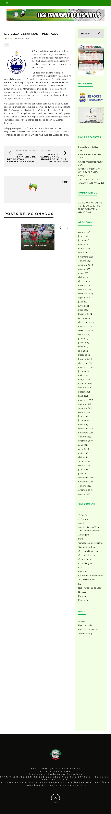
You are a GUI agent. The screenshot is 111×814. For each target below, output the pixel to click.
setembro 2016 (85, 490)
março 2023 (84, 355)
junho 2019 (83, 420)
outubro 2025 (84, 261)
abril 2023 (83, 351)
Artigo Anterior (26, 151)
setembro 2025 (85, 265)
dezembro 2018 (86, 428)
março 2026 (84, 248)
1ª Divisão (82, 515)
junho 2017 (83, 473)
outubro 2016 (84, 486)
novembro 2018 (85, 433)
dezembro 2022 (86, 363)
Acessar (82, 621)
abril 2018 (83, 457)
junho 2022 (83, 371)
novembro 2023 (86, 326)
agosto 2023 (84, 334)
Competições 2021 (87, 555)
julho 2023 (83, 338)
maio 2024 (83, 310)
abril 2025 (83, 277)
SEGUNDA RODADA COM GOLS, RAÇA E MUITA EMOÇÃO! (90, 172)
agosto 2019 (84, 412)
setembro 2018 (85, 441)
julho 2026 (83, 236)
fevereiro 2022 (85, 383)
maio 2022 (83, 375)
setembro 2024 (85, 293)
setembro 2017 (85, 461)
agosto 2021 (84, 392)
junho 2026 (83, 240)
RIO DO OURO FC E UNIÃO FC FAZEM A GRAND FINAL (89, 209)
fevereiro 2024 (85, 314)
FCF (80, 567)
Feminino (82, 571)
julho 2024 (83, 302)
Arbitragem (83, 535)
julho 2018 (83, 445)
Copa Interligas (85, 559)
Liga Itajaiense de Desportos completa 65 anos (21, 158)
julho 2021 (83, 396)
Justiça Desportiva (86, 580)
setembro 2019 (85, 408)
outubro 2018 (84, 437)
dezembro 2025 (86, 252)
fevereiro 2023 (85, 359)
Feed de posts (85, 625)
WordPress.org (85, 633)
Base (80, 539)
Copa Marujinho (85, 563)
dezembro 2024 (86, 281)
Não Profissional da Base (89, 588)
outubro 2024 (84, 289)
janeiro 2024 (84, 318)
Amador (82, 523)
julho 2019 (83, 416)
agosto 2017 (84, 465)
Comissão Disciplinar (88, 551)
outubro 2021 (84, 387)
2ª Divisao (83, 519)
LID (6, 45)
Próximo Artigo (50, 151)
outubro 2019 (84, 404)
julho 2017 (83, 469)
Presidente (83, 596)
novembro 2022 (86, 367)
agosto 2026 (84, 232)
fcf (10, 39)
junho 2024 (83, 306)
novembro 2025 (85, 257)
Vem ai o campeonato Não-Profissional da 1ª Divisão (54, 158)
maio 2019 (83, 424)
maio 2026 (83, 244)
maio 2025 (83, 273)
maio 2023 (83, 347)
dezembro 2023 (86, 322)
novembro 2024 (86, 285)
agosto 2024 (84, 298)
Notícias (82, 592)
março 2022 (84, 379)
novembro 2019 (85, 400)
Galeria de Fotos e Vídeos (90, 576)
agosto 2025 (84, 269)
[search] (99, 33)
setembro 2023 (85, 330)
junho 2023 (83, 343)
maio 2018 (83, 453)
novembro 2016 (85, 482)
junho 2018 (83, 449)
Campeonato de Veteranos (90, 543)
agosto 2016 (84, 494)
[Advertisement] (91, 685)
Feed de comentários (88, 629)
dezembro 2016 (86, 478)
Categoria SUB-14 (86, 547)
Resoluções (83, 600)
